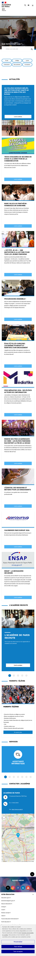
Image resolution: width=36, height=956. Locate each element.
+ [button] (4, 816)
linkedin (23, 888)
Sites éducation (7, 894)
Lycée (27, 60)
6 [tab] (26, 777)
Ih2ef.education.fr (6, 922)
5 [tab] (22, 777)
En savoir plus (18, 732)
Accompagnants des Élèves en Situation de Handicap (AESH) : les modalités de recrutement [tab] (26, 675)
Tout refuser (18, 947)
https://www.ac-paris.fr (17, 809)
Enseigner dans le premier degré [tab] (18, 675)
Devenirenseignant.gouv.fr (8, 900)
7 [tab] (31, 777)
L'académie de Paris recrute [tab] (9, 675)
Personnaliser (18, 942)
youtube (28, 888)
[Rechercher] (25, 5)
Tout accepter (18, 951)
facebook (18, 888)
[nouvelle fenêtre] (18, 759)
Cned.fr (3, 909)
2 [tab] (10, 777)
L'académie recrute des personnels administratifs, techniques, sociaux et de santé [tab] (22, 675)
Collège (17, 60)
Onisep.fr (3, 906)
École (6, 60)
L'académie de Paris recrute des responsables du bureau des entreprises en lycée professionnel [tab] (14, 675)
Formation (27, 64)
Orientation (7, 64)
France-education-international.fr (10, 918)
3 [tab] (14, 777)
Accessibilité (28, 5)
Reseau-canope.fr (6, 912)
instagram (13, 888)
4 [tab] (18, 777)
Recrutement (17, 64)
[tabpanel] (18, 640)
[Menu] (32, 5)
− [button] (4, 818)
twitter (8, 888)
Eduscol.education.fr (6, 903)
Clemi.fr (3, 915)
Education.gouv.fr (6, 897)
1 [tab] (5, 777)
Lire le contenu (18, 116)
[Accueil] (6, 6)
